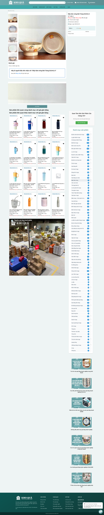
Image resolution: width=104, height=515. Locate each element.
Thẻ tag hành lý (75, 185)
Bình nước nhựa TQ (76, 145)
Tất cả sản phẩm (43, 508)
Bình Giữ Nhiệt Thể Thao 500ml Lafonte (57, 132)
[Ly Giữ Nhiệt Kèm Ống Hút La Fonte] (44, 175)
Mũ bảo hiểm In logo (76, 290)
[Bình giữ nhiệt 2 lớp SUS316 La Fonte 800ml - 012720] (29, 175)
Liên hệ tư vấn (68, 499)
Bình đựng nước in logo (77, 206)
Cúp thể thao (75, 201)
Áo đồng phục (75, 264)
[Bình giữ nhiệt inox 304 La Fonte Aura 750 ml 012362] (58, 202)
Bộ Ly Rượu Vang (75, 226)
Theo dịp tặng (55, 501)
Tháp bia (73, 329)
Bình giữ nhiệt (43, 499)
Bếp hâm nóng (11, 10)
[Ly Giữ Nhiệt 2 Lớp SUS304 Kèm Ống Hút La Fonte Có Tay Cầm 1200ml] (15, 149)
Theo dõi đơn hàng (69, 504)
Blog (69, 7)
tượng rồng (74, 342)
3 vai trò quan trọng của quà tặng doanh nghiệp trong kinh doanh (81, 448)
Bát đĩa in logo (75, 142)
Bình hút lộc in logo (76, 209)
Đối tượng (49, 7)
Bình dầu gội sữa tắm (76, 203)
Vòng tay (74, 350)
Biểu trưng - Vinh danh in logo (78, 198)
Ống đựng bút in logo (76, 296)
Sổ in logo (74, 326)
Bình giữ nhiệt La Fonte (14, 115)
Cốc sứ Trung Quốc (76, 243)
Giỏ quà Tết (74, 308)
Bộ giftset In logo (75, 231)
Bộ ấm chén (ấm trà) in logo (78, 134)
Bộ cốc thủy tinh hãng (77, 223)
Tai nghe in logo (75, 190)
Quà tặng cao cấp (76, 177)
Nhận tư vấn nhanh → (83, 508)
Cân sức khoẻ (75, 182)
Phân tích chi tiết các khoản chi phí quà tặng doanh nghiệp (81, 411)
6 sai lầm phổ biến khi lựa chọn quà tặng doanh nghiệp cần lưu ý (81, 391)
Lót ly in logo (74, 279)
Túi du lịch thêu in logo (77, 336)
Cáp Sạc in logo (75, 195)
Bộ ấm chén (42, 501)
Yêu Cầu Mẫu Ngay (81, 122)
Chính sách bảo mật (69, 508)
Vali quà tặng (74, 316)
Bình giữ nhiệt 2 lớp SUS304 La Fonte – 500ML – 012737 (29, 210)
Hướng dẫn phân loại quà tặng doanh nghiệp (81, 429)
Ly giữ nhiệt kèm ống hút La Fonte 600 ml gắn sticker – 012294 (15, 132)
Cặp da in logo (75, 237)
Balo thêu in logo (75, 212)
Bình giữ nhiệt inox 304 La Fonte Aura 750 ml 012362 (57, 210)
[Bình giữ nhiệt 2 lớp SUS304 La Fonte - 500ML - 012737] (29, 202)
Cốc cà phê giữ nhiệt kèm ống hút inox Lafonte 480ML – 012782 (16, 210)
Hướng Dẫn (62, 7)
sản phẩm (35, 7)
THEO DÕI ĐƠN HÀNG (82, 2)
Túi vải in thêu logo (76, 339)
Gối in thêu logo (75, 253)
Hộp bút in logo (75, 157)
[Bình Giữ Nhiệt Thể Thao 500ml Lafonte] (58, 123)
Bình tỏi (73, 215)
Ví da (73, 348)
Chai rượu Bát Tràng (76, 240)
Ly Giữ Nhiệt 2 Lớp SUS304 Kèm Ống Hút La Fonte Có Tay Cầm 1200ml (16, 158)
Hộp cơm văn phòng (76, 259)
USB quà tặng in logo (76, 345)
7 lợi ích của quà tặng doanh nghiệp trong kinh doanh (81, 372)
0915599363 (92, 2)
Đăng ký (70, 17)
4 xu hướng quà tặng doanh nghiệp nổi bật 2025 (81, 467)
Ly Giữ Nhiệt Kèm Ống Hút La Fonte (44, 184)
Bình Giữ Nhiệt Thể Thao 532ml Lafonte (43, 132)
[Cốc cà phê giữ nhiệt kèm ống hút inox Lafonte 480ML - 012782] (15, 202)
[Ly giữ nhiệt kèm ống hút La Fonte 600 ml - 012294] (29, 123)
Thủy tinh (74, 334)
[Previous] (21, 37)
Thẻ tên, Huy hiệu (76, 331)
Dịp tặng (56, 7)
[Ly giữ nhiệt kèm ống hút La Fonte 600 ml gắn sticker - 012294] (15, 123)
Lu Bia (73, 282)
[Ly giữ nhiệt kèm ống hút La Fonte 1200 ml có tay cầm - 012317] (58, 149)
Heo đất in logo (75, 256)
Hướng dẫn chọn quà (57, 506)
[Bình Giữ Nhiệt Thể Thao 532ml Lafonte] (44, 123)
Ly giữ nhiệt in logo (76, 137)
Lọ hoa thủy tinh (75, 277)
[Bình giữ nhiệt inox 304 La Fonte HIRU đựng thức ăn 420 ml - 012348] (44, 202)
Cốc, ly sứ (42, 506)
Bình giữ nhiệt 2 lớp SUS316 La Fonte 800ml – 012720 (29, 184)
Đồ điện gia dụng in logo (77, 305)
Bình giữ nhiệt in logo (76, 148)
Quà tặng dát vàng (76, 302)
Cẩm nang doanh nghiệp (57, 508)
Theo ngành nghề (56, 504)
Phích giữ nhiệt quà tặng (77, 299)
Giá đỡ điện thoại (75, 250)
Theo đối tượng (56, 499)
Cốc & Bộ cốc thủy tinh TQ (78, 228)
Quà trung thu (75, 313)
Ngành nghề (42, 7)
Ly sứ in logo (74, 151)
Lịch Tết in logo (75, 274)
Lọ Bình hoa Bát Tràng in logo (78, 220)
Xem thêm (37, 106)
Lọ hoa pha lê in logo (76, 187)
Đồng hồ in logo (75, 172)
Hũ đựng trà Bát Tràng (77, 140)
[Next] (63, 37)
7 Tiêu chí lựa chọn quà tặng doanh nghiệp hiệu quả (81, 486)
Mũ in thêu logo (75, 287)
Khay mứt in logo (75, 271)
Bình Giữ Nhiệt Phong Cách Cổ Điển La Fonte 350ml (43, 158)
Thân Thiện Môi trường (77, 192)
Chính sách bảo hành (69, 506)
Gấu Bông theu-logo (76, 248)
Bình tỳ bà (74, 217)
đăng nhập (18, 73)
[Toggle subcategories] (91, 134)
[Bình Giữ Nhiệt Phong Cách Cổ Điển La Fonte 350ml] (44, 149)
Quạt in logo (74, 319)
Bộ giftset (42, 504)
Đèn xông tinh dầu (76, 245)
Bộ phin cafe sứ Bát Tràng (77, 154)
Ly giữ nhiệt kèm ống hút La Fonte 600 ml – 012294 (29, 132)
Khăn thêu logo (75, 267)
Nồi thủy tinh (74, 293)
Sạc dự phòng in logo (76, 322)
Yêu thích (70, 2)
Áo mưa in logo (75, 169)
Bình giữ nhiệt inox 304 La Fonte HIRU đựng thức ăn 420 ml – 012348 (44, 210)
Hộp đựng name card (76, 262)
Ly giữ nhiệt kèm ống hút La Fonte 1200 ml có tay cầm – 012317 (58, 158)
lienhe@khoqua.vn (81, 502)
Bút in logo (74, 234)
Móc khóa (74, 284)
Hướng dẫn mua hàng (69, 501)
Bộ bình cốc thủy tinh (76, 160)
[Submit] (65, 3)
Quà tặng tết (74, 166)
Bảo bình (74, 175)
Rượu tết (73, 311)
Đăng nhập (78, 17)
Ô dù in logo (74, 163)
